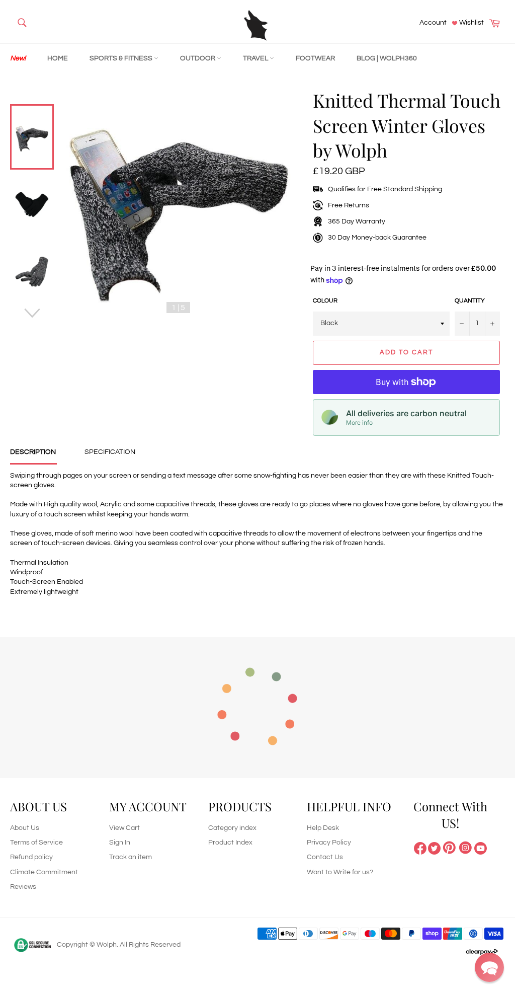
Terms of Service (36, 842)
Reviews (23, 886)
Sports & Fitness (122, 58)
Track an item (130, 857)
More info (359, 422)
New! (18, 58)
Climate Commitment (44, 872)
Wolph (107, 944)
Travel (256, 58)
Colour (325, 300)
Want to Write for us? (340, 872)
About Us (24, 827)
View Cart (124, 827)
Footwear (315, 58)
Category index (232, 827)
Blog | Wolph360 (387, 58)
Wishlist (471, 22)
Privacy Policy (329, 842)
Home (57, 58)
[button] (489, 967)
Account (433, 22)
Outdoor (198, 58)
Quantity (470, 300)
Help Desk (323, 827)
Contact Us (325, 857)
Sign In (119, 842)
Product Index (230, 842)
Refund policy (31, 857)
